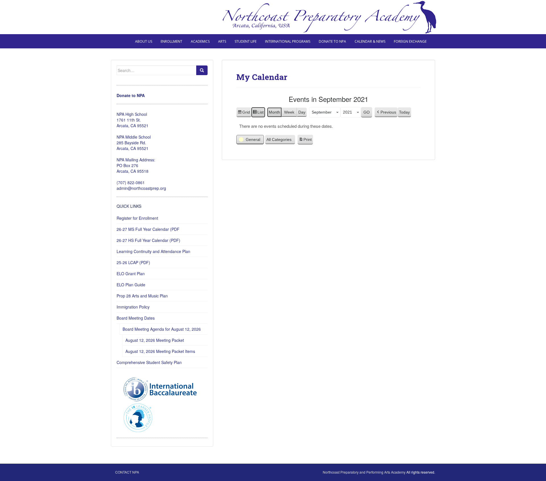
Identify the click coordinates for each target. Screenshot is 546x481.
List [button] (258, 113)
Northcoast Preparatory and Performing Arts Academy (364, 472)
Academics (200, 41)
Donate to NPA (332, 41)
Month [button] (274, 112)
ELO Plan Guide (131, 284)
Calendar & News (370, 41)
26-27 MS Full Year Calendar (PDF (148, 229)
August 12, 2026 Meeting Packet (154, 340)
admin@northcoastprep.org (141, 188)
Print (305, 141)
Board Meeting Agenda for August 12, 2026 (162, 329)
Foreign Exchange (410, 41)
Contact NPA (127, 472)
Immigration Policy (133, 307)
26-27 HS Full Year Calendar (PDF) (148, 240)
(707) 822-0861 (131, 182)
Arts (222, 41)
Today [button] (404, 112)
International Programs (287, 41)
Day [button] (301, 112)
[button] (386, 112)
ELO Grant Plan (131, 273)
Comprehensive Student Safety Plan (149, 362)
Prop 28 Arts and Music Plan (142, 296)
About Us (143, 41)
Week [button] (289, 112)
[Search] (202, 70)
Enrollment (171, 41)
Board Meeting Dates (136, 318)
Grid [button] (243, 113)
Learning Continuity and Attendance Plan (153, 251)
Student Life (246, 41)
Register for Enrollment (137, 218)
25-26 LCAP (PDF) (133, 262)
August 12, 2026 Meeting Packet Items (160, 351)
